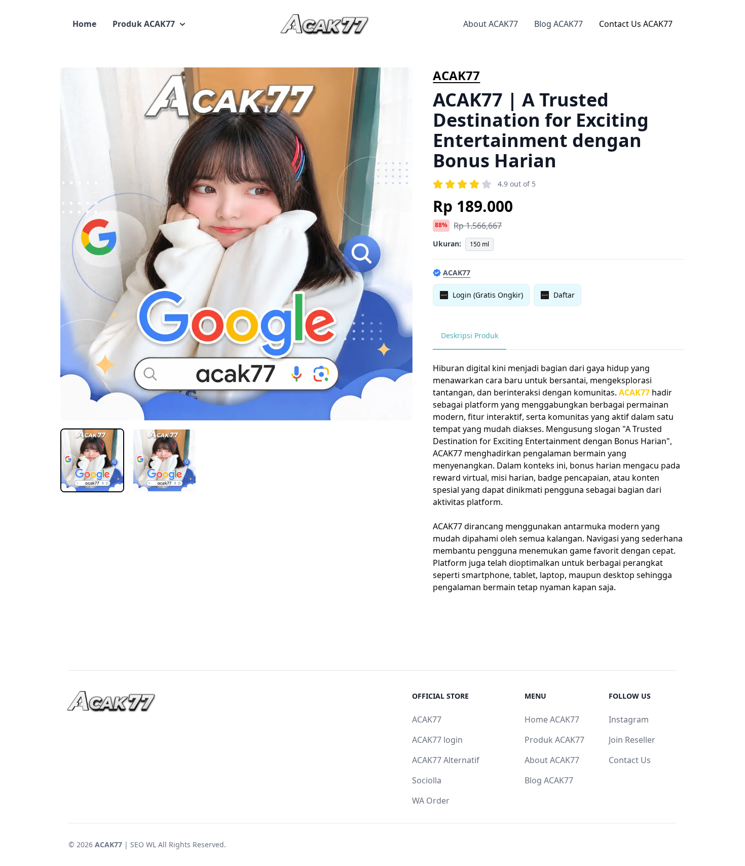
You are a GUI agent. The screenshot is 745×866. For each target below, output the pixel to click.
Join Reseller (632, 739)
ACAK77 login (437, 739)
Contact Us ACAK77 (636, 23)
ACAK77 (456, 75)
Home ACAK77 (552, 719)
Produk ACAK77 (144, 23)
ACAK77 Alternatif (445, 760)
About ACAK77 (490, 23)
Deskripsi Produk (469, 335)
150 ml (479, 244)
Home (84, 23)
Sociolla (426, 780)
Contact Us (630, 760)
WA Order (431, 800)
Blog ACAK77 (558, 23)
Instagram (629, 719)
